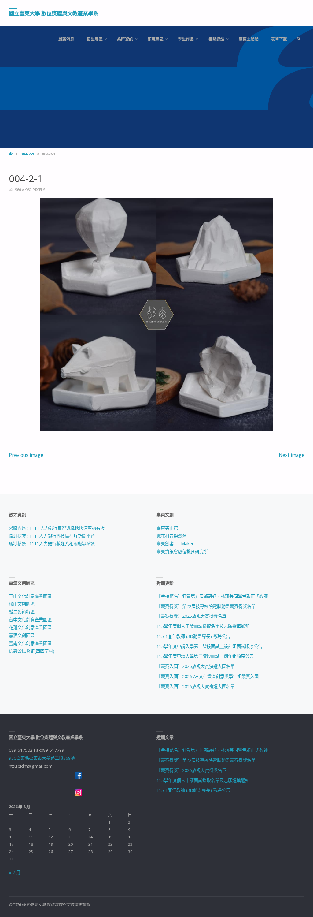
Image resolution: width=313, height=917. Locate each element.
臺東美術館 (167, 528)
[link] (298, 39)
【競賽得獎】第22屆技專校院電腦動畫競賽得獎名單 (206, 606)
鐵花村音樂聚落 (171, 536)
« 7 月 (14, 872)
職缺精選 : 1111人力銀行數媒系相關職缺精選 (52, 543)
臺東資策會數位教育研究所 (182, 551)
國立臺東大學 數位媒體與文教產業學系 (53, 13)
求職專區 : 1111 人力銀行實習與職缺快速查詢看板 (57, 528)
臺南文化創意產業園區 (30, 643)
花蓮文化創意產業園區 (30, 627)
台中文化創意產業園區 (30, 620)
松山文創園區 (22, 604)
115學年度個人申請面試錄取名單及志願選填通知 (202, 626)
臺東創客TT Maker (174, 543)
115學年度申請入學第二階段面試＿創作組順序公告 (205, 656)
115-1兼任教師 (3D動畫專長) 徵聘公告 (193, 636)
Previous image (26, 455)
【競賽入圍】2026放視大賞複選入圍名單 (195, 686)
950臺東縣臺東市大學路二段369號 (42, 758)
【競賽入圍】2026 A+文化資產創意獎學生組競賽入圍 (207, 676)
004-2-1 (27, 154)
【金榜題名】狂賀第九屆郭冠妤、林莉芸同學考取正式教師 (212, 596)
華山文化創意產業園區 (30, 596)
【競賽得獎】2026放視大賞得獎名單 (191, 616)
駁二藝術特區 (22, 612)
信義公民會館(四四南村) (31, 651)
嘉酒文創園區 (22, 635)
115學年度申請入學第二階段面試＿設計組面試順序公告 (209, 646)
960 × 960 (23, 189)
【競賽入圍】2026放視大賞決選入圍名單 (195, 666)
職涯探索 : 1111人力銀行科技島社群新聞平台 (52, 536)
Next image (291, 455)
